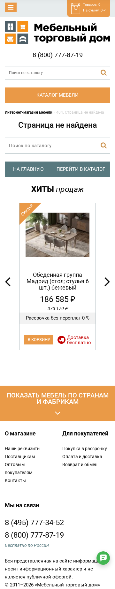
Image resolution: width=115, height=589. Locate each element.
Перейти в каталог (81, 169)
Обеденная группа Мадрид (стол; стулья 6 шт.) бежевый (58, 281)
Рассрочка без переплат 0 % (57, 318)
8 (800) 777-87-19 (58, 55)
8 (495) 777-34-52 (34, 522)
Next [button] (107, 281)
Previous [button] (8, 281)
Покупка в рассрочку (84, 448)
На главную (28, 169)
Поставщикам (20, 456)
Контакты (15, 480)
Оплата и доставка (82, 456)
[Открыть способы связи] (103, 558)
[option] (57, 276)
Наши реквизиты (23, 448)
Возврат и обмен (79, 464)
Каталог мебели (57, 95)
